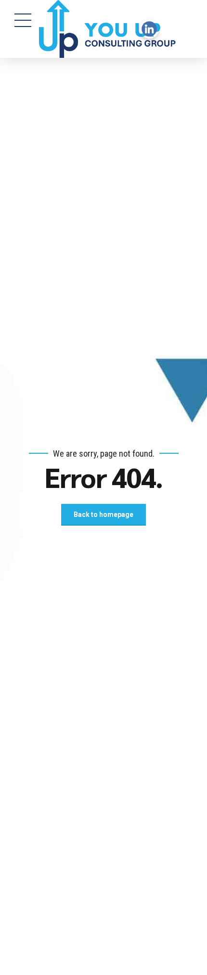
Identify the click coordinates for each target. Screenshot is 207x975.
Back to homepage (103, 514)
